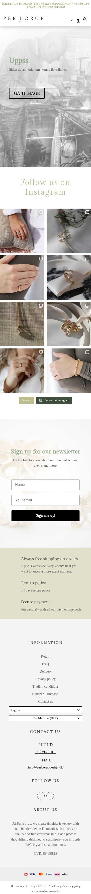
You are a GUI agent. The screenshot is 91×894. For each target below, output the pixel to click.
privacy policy (73, 886)
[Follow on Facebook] (41, 795)
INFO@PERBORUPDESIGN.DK (52, 3)
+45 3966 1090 (45, 752)
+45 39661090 (81, 3)
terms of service (44, 891)
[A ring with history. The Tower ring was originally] (22, 277)
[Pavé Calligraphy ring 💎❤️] (69, 277)
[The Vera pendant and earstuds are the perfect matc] (22, 324)
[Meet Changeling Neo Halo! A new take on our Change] (22, 231)
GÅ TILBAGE (27, 93)
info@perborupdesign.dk (45, 767)
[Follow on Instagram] (50, 795)
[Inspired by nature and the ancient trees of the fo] (22, 370)
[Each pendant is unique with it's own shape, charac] (69, 324)
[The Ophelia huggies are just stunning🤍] (69, 231)
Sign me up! (45, 516)
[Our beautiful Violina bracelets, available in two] (69, 370)
